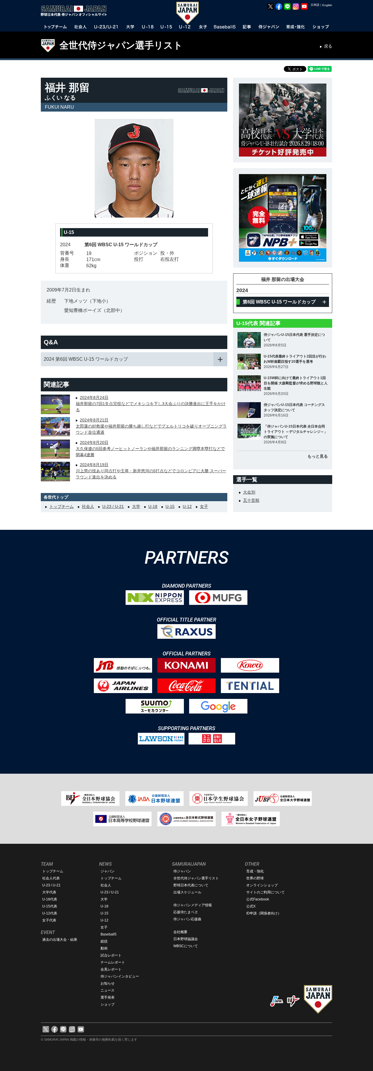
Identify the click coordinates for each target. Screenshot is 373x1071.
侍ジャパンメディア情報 (192, 905)
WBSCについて (185, 946)
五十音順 (251, 500)
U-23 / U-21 (113, 506)
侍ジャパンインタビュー (120, 976)
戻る (328, 46)
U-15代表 (49, 906)
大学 (136, 506)
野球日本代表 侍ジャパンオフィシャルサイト (76, 10)
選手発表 (108, 997)
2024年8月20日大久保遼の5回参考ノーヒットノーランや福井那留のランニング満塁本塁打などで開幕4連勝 (150, 448)
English (327, 5)
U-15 (170, 506)
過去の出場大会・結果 (59, 940)
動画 (104, 948)
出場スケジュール (187, 892)
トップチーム (61, 506)
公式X (251, 906)
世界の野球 (255, 878)
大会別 (249, 492)
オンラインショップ (262, 885)
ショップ (108, 1004)
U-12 (187, 506)
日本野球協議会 (185, 939)
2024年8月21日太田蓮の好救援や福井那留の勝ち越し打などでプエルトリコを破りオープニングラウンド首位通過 (151, 426)
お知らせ (108, 983)
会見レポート (111, 969)
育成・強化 (255, 871)
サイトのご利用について (265, 892)
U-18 (152, 506)
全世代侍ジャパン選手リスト (121, 45)
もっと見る (317, 456)
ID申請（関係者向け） (263, 913)
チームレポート (113, 962)
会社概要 (180, 932)
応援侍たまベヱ (185, 912)
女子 (204, 506)
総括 (104, 941)
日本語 (315, 4)
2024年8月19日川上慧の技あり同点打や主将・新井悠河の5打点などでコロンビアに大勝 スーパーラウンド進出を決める (151, 470)
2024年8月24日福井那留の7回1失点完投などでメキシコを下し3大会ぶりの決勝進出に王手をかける (151, 403)
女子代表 (49, 920)
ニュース (108, 990)
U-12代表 (49, 913)
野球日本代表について (190, 885)
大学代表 (49, 892)
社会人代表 (51, 878)
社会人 (88, 506)
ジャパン (108, 871)
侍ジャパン (182, 871)
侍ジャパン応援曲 (187, 919)
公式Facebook (257, 899)
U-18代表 (49, 899)
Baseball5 (109, 934)
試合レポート (111, 955)
